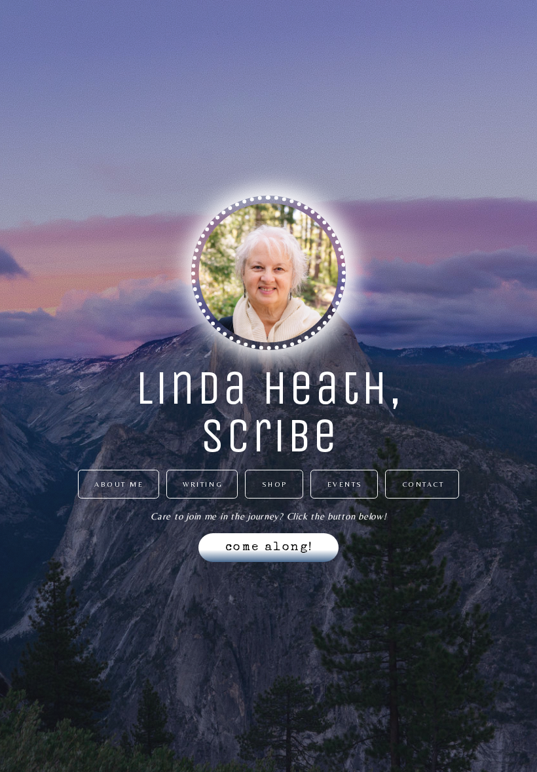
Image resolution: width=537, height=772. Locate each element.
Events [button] (345, 484)
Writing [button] (203, 484)
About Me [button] (119, 484)
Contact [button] (423, 484)
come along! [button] (269, 547)
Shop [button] (275, 484)
